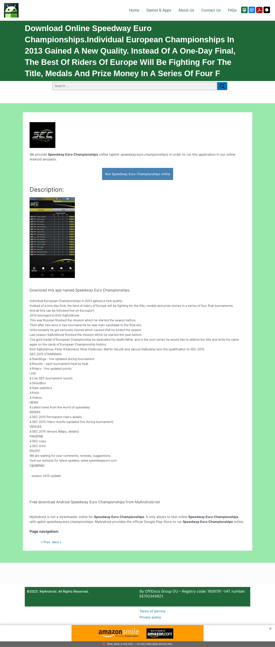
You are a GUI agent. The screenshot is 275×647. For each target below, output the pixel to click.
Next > (57, 542)
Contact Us (211, 10)
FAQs (232, 10)
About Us (186, 10)
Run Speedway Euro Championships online (137, 174)
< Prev (45, 542)
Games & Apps (158, 10)
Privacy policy (150, 617)
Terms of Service (152, 611)
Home (134, 10)
